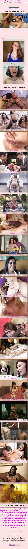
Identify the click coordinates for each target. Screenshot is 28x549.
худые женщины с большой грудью (10, 509)
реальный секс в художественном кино (14, 521)
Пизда (12, 37)
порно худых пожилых (10, 516)
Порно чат (16, 8)
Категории (11, 8)
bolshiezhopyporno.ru (18, 2)
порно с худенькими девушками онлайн (14, 518)
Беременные (6, 37)
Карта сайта (12, 544)
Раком (2, 38)
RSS (18, 544)
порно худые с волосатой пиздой (15, 514)
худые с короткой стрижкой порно (12, 510)
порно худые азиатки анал (14, 526)
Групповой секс (19, 37)
